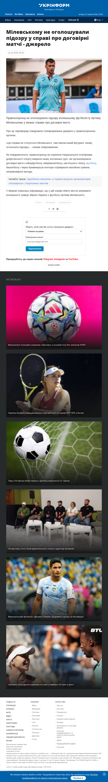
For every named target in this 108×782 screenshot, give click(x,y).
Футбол (39, 202)
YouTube (73, 259)
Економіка (19, 20)
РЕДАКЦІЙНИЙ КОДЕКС (66, 744)
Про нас (60, 706)
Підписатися (34, 248)
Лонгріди (10, 727)
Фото (8, 713)
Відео (8, 716)
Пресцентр (30, 14)
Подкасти (10, 702)
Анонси (40, 14)
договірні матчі (65, 202)
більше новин (54, 265)
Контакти (60, 709)
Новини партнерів (14, 730)
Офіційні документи (15, 737)
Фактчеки (35, 719)
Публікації (10, 706)
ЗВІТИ (59, 740)
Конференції (12, 734)
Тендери (60, 722)
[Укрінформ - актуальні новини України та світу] (54, 5)
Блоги (9, 720)
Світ (30, 20)
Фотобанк (19, 14)
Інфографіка (11, 723)
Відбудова (36, 709)
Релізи (9, 741)
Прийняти (78, 778)
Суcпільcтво (37, 729)
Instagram (59, 259)
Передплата (62, 712)
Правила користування (66, 719)
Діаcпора (35, 736)
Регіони (39, 20)
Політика (35, 712)
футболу (91, 163)
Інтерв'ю (10, 709)
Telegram (48, 259)
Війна (8, 20)
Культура (50, 20)
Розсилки (60, 747)
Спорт (61, 20)
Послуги (8, 14)
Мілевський (50, 202)
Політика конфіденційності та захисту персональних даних (66, 734)
